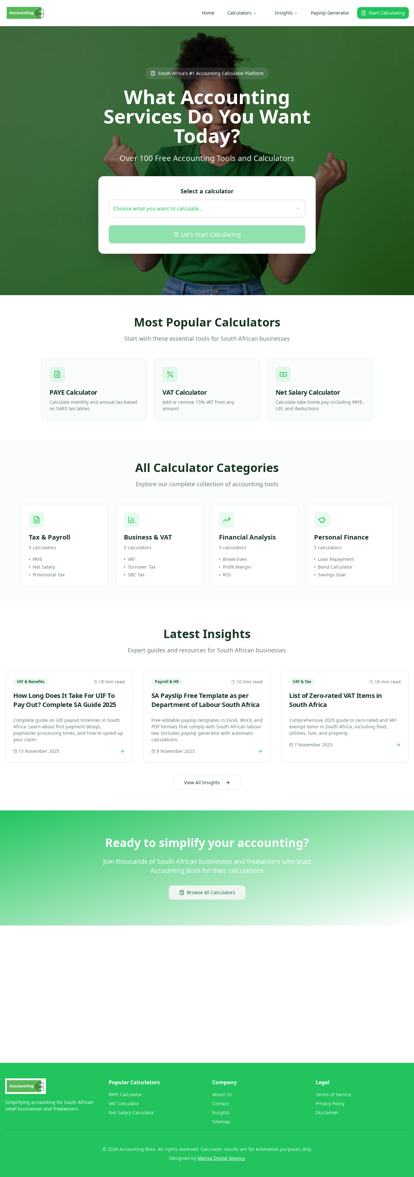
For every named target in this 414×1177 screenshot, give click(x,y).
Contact (220, 1103)
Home (208, 13)
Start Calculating (387, 13)
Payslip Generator (330, 13)
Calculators (239, 13)
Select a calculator (207, 191)
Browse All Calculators (211, 892)
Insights (284, 13)
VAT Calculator (124, 1103)
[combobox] (207, 208)
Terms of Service (333, 1094)
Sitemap (221, 1121)
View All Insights (202, 782)
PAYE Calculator (125, 1094)
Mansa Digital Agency (221, 1158)
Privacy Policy (330, 1103)
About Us (222, 1094)
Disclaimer (327, 1112)
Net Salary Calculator (131, 1112)
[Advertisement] (199, 981)
